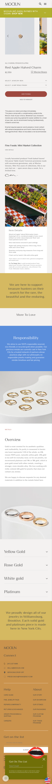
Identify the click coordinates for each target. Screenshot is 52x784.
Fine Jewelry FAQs (11, 700)
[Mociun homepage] (12, 4)
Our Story (37, 695)
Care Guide (8, 695)
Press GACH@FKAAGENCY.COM (19, 677)
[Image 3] (41, 49)
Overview (13, 439)
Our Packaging (39, 709)
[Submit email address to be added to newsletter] (42, 766)
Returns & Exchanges (13, 709)
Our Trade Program (37, 722)
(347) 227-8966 (12, 664)
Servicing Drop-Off (15, 672)
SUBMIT (26, 750)
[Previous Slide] (8, 36)
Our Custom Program (38, 715)
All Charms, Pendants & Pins (16, 63)
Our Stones (38, 704)
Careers (7, 721)
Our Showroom (39, 700)
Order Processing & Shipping (12, 715)
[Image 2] (39, 49)
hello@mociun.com (15, 668)
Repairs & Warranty (12, 704)
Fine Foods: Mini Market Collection (23, 145)
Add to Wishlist (26, 99)
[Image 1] (38, 49)
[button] (40, 4)
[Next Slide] (44, 36)
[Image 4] (42, 49)
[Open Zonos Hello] (46, 779)
